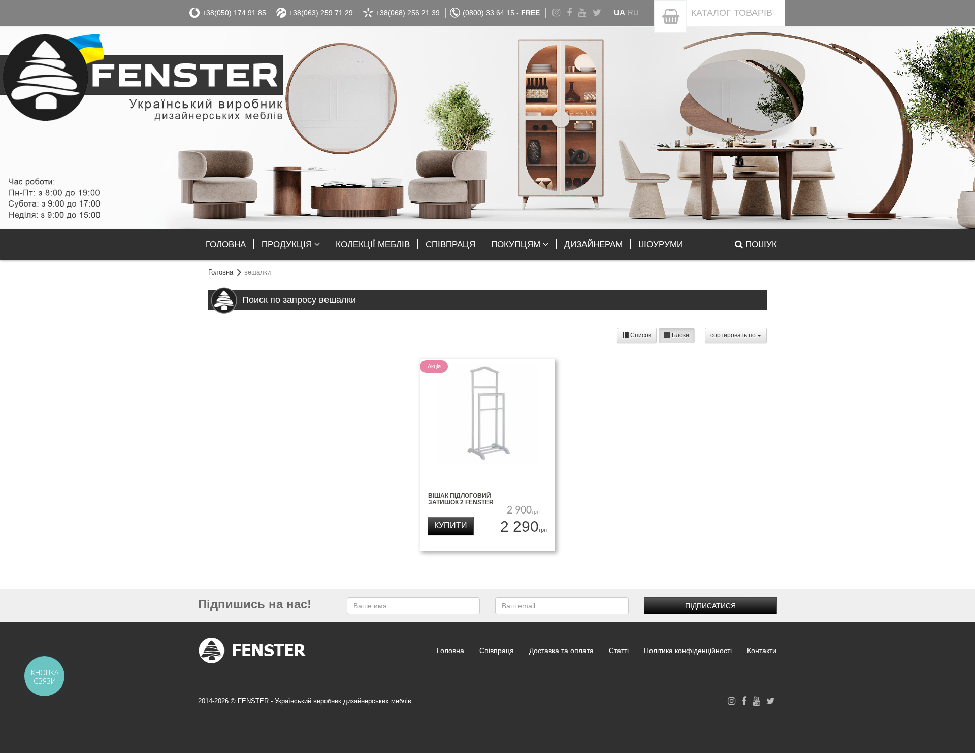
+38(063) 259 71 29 (321, 13)
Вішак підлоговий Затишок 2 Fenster (461, 499)
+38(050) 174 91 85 (234, 13)
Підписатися (710, 606)
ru (633, 12)
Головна (220, 272)
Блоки (679, 335)
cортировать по (733, 335)
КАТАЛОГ (731, 13)
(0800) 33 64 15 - (501, 13)
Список (640, 335)
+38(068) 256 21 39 (408, 13)
